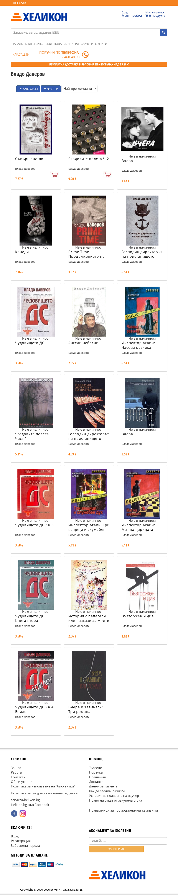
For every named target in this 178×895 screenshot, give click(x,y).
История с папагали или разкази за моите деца (88, 621)
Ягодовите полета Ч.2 (88, 158)
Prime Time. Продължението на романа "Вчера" (86, 256)
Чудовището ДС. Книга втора (30, 618)
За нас (16, 767)
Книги (30, 44)
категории (30, 89)
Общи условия (22, 781)
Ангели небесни (83, 342)
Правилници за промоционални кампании (123, 810)
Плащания (97, 777)
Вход (15, 836)
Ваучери (87, 44)
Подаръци (62, 44)
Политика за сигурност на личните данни (44, 793)
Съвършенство (29, 158)
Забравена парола (25, 845)
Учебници (44, 44)
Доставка (96, 781)
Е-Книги (101, 44)
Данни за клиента (103, 786)
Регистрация (21, 841)
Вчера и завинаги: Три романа (85, 709)
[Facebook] (14, 813)
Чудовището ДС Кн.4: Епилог (35, 709)
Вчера (127, 160)
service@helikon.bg (25, 800)
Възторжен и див (138, 616)
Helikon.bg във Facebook (30, 804)
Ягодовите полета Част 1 (32, 436)
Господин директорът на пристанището (142, 254)
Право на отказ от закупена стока (115, 800)
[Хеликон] (39, 13)
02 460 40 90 (69, 57)
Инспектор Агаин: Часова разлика (138, 345)
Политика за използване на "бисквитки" (43, 786)
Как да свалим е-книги (107, 791)
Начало (17, 44)
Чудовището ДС (29, 342)
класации (21, 54)
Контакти (18, 777)
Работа (16, 772)
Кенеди (22, 251)
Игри (75, 44)
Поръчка (96, 772)
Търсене (95, 767)
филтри (52, 89)
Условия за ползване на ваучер (114, 795)
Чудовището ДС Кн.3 (34, 525)
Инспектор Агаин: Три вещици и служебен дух (89, 529)
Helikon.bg (19, 3)
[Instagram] (23, 813)
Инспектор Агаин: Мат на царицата (138, 527)
